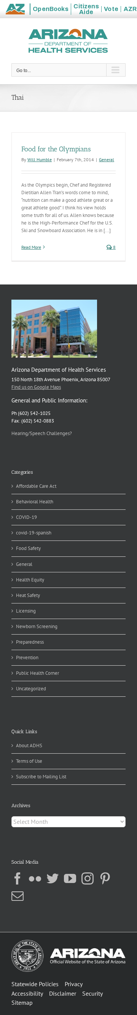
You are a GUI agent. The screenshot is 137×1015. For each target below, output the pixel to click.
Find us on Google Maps (36, 387)
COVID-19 (26, 517)
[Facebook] (17, 878)
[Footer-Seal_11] (68, 942)
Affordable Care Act (36, 486)
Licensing (26, 611)
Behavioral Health (34, 501)
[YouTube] (70, 878)
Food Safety (28, 548)
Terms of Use (29, 761)
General (106, 159)
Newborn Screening (36, 626)
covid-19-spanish (33, 532)
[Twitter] (52, 878)
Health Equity (30, 580)
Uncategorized (31, 688)
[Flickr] (35, 878)
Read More (31, 247)
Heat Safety (28, 595)
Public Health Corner (37, 673)
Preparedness (30, 642)
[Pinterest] (105, 878)
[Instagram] (87, 878)
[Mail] (17, 896)
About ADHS (29, 745)
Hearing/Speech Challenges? (41, 433)
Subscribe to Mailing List (41, 776)
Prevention (27, 657)
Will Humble (39, 159)
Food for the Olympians (56, 149)
